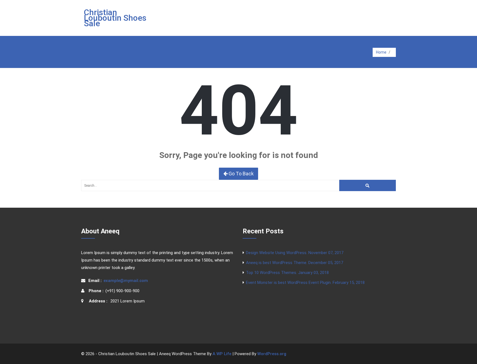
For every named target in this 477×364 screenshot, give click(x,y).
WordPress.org (271, 353)
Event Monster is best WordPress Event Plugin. (305, 282)
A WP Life (222, 353)
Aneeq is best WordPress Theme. (294, 262)
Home (381, 52)
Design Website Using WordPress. (294, 252)
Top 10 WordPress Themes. (287, 272)
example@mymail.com (126, 280)
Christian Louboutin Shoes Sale (115, 17)
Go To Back (240, 173)
